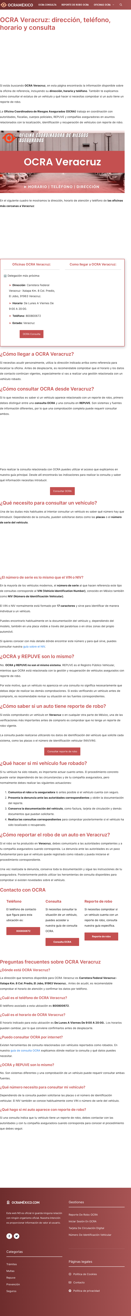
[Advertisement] (62, 59)
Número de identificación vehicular (90, 1234)
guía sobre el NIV (34, 646)
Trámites (11, 1264)
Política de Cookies (85, 1274)
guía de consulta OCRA (25, 1050)
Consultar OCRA (62, 491)
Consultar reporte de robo (62, 751)
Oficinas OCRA (102, 4)
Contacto (79, 1282)
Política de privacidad (86, 1290)
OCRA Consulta (47, 4)
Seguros (11, 1291)
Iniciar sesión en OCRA (82, 1221)
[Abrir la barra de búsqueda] (121, 5)
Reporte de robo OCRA (75, 4)
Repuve (10, 1277)
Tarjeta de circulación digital (86, 1228)
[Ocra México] (17, 5)
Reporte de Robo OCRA (83, 1214)
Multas (10, 1271)
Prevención (13, 1284)
